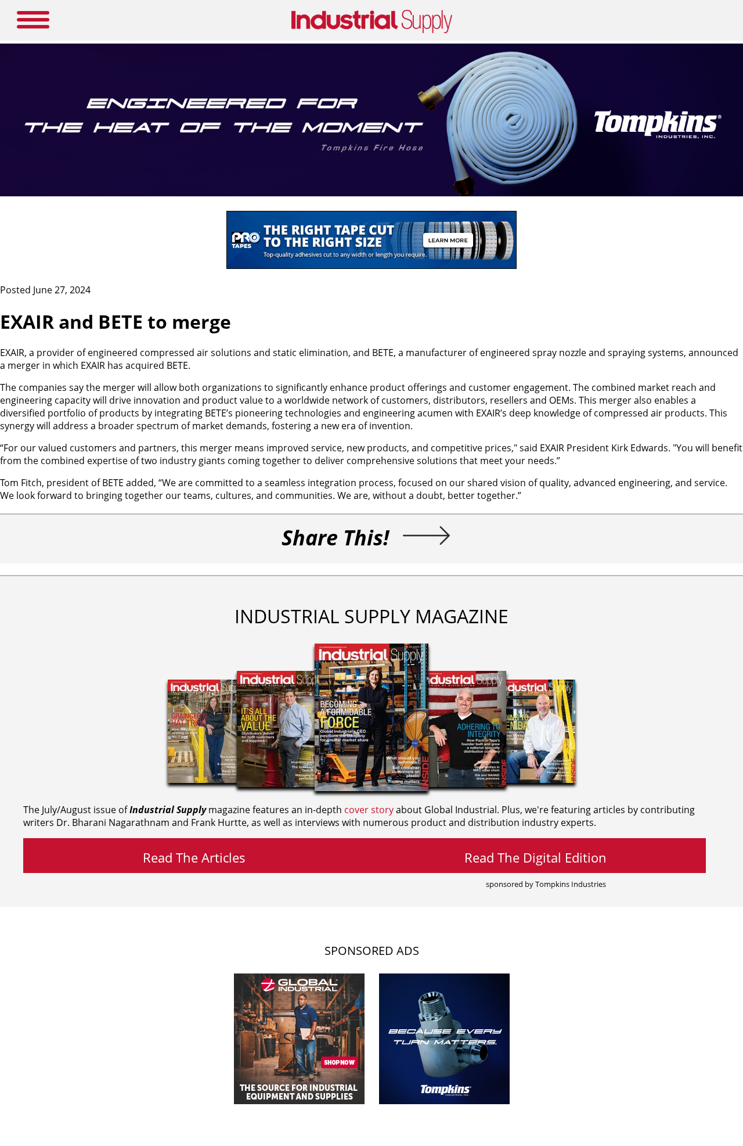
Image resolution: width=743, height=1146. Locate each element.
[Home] (371, 30)
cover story (369, 809)
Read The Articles (194, 857)
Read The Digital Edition (535, 857)
